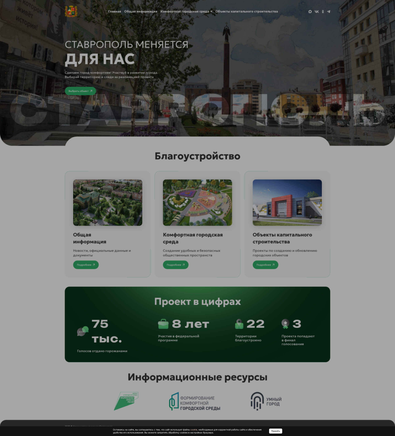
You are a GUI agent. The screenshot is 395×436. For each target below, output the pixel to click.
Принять (275, 431)
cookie (194, 429)
